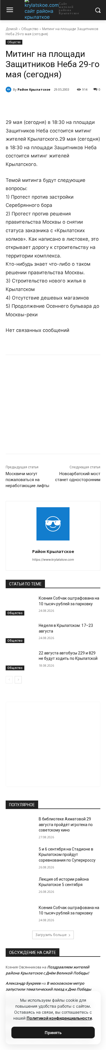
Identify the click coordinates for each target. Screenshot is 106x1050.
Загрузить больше (51, 934)
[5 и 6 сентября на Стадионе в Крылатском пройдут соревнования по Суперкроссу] (20, 856)
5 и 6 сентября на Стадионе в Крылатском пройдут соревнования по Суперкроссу (67, 854)
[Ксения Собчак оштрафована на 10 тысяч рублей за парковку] (20, 606)
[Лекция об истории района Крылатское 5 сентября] (20, 887)
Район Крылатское (34, 89)
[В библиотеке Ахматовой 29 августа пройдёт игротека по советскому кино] (20, 826)
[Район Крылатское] (9, 89)
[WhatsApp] (55, 104)
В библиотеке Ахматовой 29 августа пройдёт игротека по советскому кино (66, 824)
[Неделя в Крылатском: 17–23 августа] (20, 633)
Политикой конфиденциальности (59, 1018)
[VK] (29, 104)
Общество (29, 28)
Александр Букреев (23, 983)
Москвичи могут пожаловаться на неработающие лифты (27, 479)
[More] (81, 104)
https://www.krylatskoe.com (53, 560)
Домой (12, 28)
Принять (53, 1032)
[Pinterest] (68, 104)
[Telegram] (42, 104)
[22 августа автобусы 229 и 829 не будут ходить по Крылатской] (20, 660)
